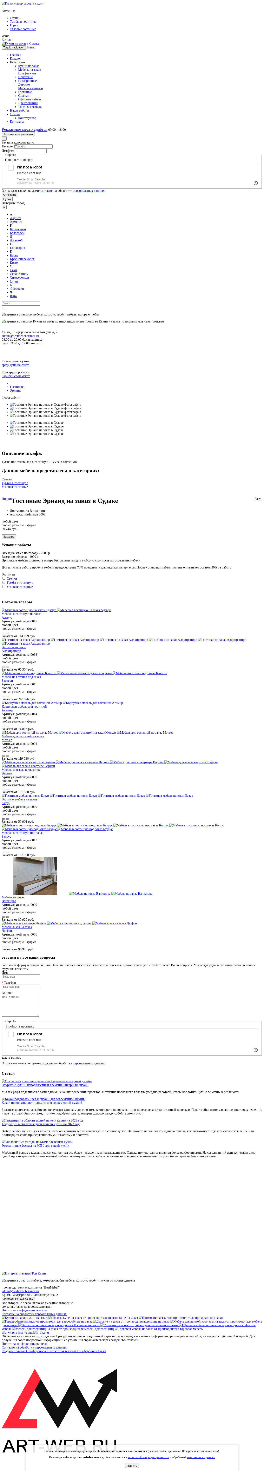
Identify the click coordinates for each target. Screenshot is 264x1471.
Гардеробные (27, 80)
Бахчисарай (18, 229)
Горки (14, 25)
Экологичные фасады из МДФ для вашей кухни (35, 1145)
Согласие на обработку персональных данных (34, 1314)
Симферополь (19, 277)
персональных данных (89, 190)
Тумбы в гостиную (23, 21)
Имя (5, 150)
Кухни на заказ (28, 66)
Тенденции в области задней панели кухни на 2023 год (41, 1124)
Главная (15, 54)
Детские (24, 84)
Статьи (15, 114)
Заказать (8, 536)
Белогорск (17, 233)
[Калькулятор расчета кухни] (23, 3)
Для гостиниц (28, 103)
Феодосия (17, 288)
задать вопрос (11, 1057)
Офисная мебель (29, 99)
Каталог (7, 39)
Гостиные (25, 92)
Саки (13, 270)
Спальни (24, 95)
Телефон (8, 146)
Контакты (17, 121)
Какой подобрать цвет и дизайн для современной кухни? (42, 1102)
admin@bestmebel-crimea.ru (20, 1291)
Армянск (16, 222)
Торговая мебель (29, 106)
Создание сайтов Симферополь (24, 1351)
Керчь (14, 255)
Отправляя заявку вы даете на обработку (53, 190)
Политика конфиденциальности (24, 1310)
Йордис (7, 498)
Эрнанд (15, 390)
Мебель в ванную (30, 88)
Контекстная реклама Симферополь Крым (76, 1351)
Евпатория (17, 247)
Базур (258, 498)
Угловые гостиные (23, 29)
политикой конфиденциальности (148, 1457)
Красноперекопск (22, 259)
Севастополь (19, 273)
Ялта (13, 296)
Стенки (15, 18)
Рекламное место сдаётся (24, 129)
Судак (7, 199)
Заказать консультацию (18, 134)
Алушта (15, 218)
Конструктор (27, 118)
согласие (46, 190)
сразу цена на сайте (15, 365)
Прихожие (25, 77)
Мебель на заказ (29, 69)
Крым (14, 262)
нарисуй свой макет (16, 376)
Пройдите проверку (19, 159)
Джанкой (16, 240)
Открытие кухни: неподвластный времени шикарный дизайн (45, 1085)
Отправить (9, 194)
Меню (31, 47)
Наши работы (19, 110)
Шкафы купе (27, 73)
